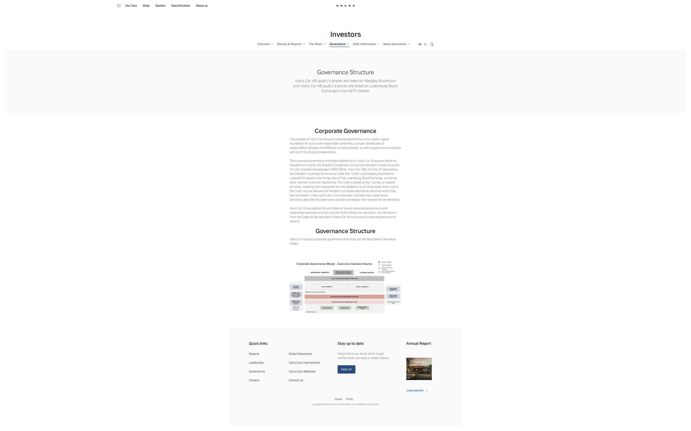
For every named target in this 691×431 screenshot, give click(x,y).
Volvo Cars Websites (302, 371)
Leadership (256, 363)
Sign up (346, 369)
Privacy (349, 399)
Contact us (296, 380)
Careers (254, 380)
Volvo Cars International (304, 363)
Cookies (338, 399)
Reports (254, 354)
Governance (257, 371)
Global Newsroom (300, 354)
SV (425, 44)
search (431, 44)
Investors (345, 34)
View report (415, 390)
